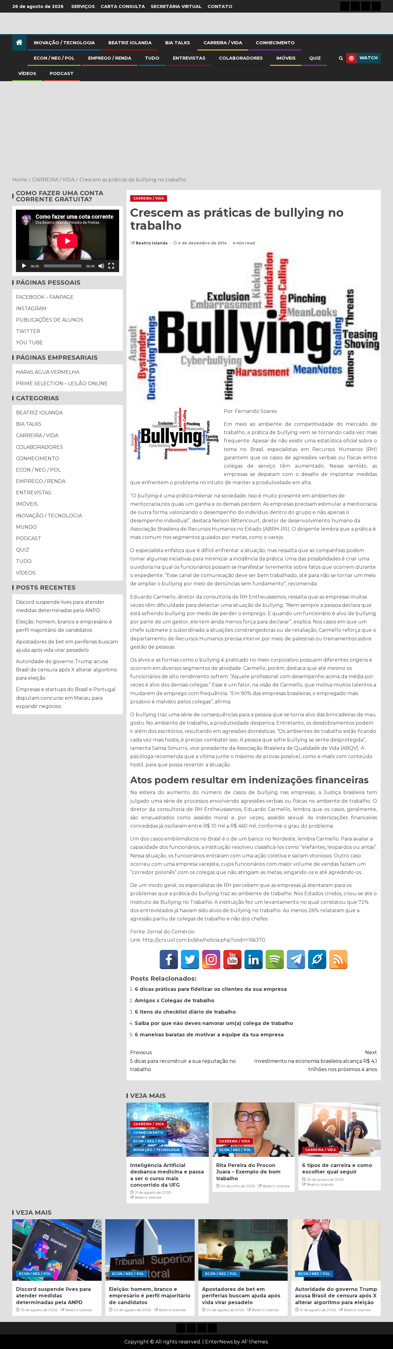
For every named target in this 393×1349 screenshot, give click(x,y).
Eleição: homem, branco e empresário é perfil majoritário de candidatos (149, 1295)
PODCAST (62, 73)
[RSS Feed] (338, 959)
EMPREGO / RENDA (109, 58)
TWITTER (28, 331)
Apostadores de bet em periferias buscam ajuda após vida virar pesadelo (241, 1295)
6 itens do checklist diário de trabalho (185, 1012)
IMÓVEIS (286, 58)
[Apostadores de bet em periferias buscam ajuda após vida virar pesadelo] (243, 1250)
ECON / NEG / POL (54, 58)
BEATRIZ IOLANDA (130, 42)
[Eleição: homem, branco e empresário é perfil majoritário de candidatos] (150, 1250)
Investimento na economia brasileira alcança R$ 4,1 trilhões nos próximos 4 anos (315, 1061)
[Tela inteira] (111, 266)
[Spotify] (275, 959)
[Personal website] (317, 959)
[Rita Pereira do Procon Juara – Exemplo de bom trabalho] (253, 1129)
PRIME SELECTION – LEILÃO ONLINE (62, 383)
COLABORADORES (241, 58)
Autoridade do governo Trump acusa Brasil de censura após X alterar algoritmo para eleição (66, 670)
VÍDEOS (27, 73)
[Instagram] (211, 959)
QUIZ (315, 58)
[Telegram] (296, 959)
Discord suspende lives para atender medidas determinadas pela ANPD (53, 1295)
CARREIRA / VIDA (223, 42)
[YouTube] (232, 959)
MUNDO (26, 527)
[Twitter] (190, 959)
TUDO (152, 58)
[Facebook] (169, 959)
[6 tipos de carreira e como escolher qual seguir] (339, 1129)
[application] (67, 241)
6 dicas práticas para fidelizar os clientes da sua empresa (211, 989)
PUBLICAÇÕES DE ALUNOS (50, 320)
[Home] (19, 42)
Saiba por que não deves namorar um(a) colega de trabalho (214, 1023)
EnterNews (219, 1342)
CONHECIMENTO (275, 42)
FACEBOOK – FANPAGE (45, 297)
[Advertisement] (196, 129)
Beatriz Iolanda (152, 243)
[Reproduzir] (24, 266)
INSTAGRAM (31, 308)
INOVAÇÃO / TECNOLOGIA (64, 42)
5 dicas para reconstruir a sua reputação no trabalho (183, 1061)
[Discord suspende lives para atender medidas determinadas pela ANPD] (57, 1250)
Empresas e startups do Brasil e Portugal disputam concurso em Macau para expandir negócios (66, 698)
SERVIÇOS (83, 6)
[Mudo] (101, 266)
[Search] (341, 58)
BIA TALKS (177, 42)
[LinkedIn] (253, 959)
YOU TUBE (29, 343)
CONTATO (220, 6)
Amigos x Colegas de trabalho (174, 1000)
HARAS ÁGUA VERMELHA (47, 372)
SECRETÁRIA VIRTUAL (176, 6)
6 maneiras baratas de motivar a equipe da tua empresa (209, 1035)
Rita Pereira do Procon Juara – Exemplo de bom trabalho (248, 1171)
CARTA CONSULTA (123, 6)
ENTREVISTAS (189, 58)
